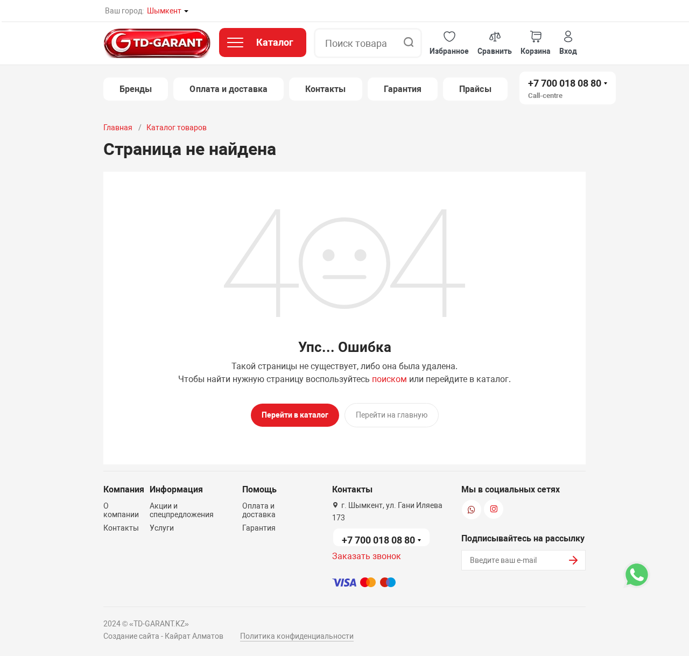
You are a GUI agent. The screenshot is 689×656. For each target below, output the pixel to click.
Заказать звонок (366, 556)
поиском (389, 379)
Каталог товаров (176, 127)
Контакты (325, 89)
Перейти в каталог (295, 415)
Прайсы (475, 89)
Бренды (135, 89)
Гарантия (403, 89)
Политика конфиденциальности (297, 636)
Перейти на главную (391, 415)
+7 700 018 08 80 (564, 83)
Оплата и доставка (228, 89)
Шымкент (164, 10)
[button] (449, 43)
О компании (121, 510)
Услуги (162, 528)
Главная (117, 127)
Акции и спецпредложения (182, 510)
